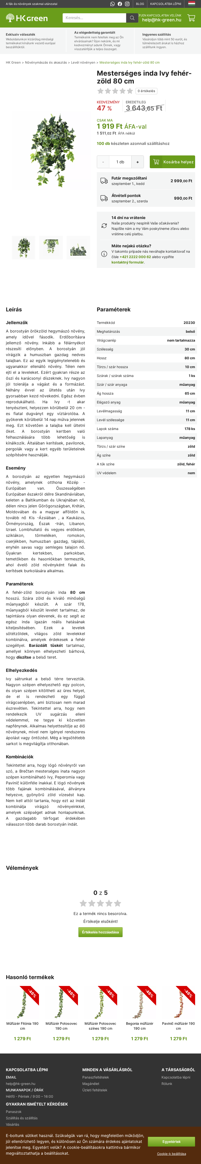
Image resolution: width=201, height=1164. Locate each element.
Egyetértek (172, 1141)
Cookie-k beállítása (171, 1154)
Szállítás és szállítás (22, 1118)
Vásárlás (12, 1124)
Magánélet (90, 1083)
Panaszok (14, 1111)
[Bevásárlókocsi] (191, 18)
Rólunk (167, 1083)
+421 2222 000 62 (135, 257)
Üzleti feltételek (94, 1090)
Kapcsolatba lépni (165, 4)
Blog (140, 4)
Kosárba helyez (178, 161)
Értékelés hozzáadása (100, 932)
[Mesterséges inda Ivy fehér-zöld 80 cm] (23, 247)
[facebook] (120, 4)
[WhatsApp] (112, 4)
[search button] (132, 18)
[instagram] (127, 4)
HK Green (12, 10)
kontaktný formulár (128, 262)
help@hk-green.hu (161, 19)
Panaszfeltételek (95, 1077)
